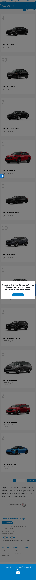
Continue (18, 295)
